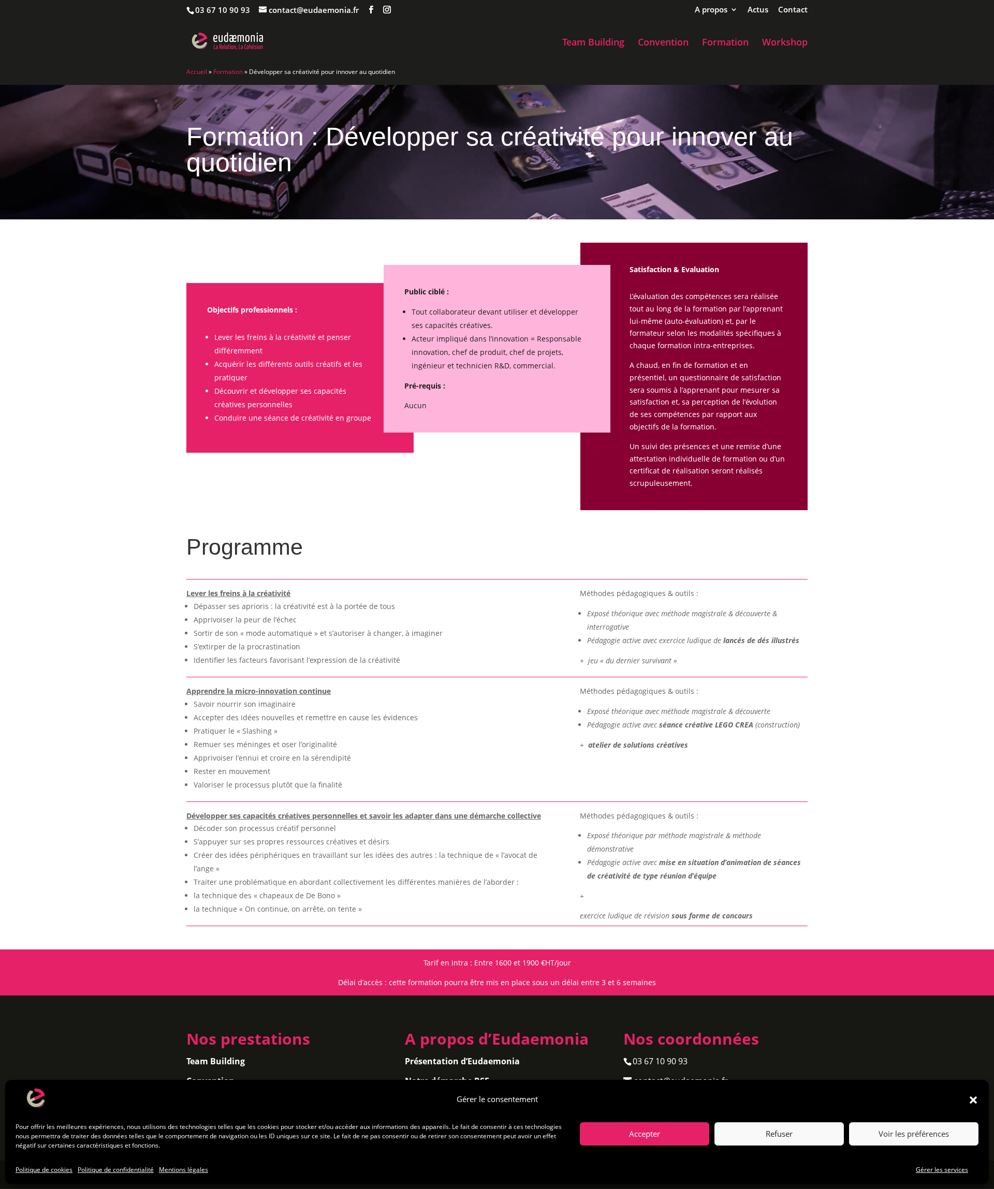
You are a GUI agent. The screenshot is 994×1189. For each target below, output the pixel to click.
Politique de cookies (44, 1169)
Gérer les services (942, 1169)
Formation (725, 43)
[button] (973, 1100)
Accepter (644, 1134)
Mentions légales (183, 1169)
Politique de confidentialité (116, 1169)
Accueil (196, 71)
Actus (758, 10)
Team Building (593, 43)
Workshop (785, 43)
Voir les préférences (914, 1134)
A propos (711, 10)
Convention (663, 43)
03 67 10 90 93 (222, 10)
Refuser (779, 1134)
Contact (793, 10)
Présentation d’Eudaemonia (462, 1061)
